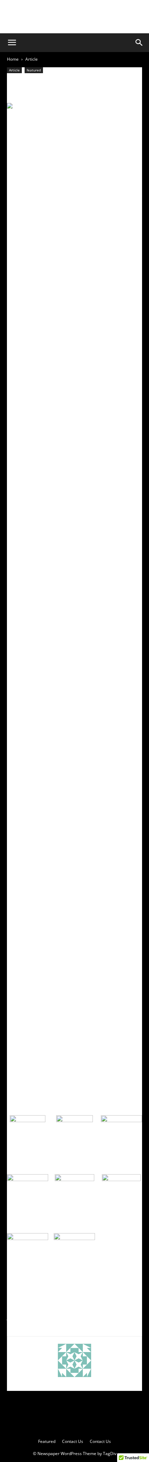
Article (31, 59)
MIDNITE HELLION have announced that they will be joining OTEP (38, 1310)
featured (34, 70)
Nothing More (40, 82)
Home (13, 59)
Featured (46, 1441)
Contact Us (72, 1441)
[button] (12, 42)
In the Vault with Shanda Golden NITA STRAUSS (114, 1306)
